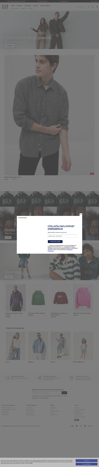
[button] (81, 214)
